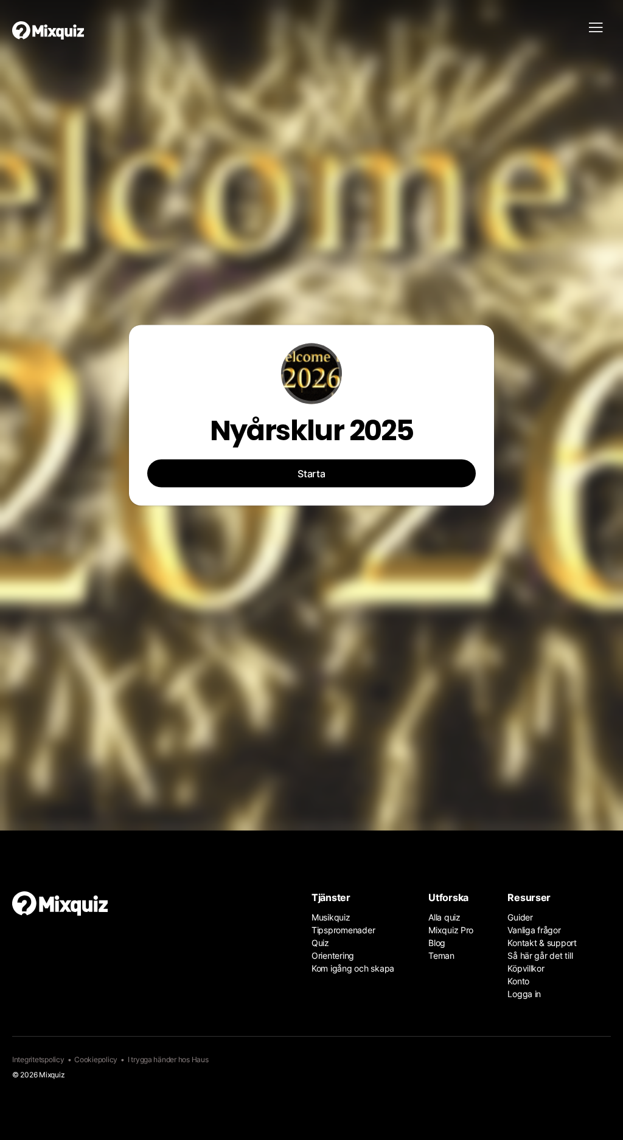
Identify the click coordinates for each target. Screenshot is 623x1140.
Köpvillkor (525, 968)
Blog (436, 943)
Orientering (333, 955)
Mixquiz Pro (450, 930)
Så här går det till (540, 955)
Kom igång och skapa (353, 968)
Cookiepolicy (95, 1059)
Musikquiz (331, 917)
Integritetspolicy (38, 1059)
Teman (441, 955)
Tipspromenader (343, 930)
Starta (311, 474)
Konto (518, 981)
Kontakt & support (542, 943)
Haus (200, 1059)
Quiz (320, 943)
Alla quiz (444, 917)
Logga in (524, 994)
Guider (519, 917)
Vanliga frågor (533, 930)
